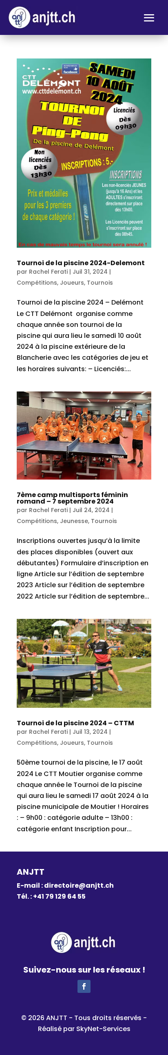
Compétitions (37, 283)
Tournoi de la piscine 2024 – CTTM (75, 723)
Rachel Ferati (48, 272)
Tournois (100, 283)
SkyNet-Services (103, 1028)
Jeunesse (74, 521)
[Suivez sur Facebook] (84, 986)
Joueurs (72, 283)
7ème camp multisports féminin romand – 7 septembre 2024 (72, 498)
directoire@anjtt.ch (79, 885)
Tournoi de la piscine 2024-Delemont (81, 263)
